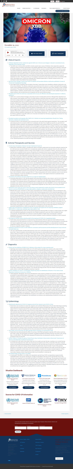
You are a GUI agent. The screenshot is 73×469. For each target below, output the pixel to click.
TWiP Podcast (38, 445)
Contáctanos (37, 451)
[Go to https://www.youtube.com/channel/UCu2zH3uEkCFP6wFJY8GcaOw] (6, 1)
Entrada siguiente (65, 413)
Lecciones (22, 448)
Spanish (63, 1)
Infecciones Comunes (39, 442)
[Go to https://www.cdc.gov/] (28, 401)
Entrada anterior (7, 413)
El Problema (22, 442)
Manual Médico (38, 439)
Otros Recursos (38, 448)
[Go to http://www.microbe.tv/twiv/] (60, 401)
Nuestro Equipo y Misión (25, 439)
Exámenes (22, 451)
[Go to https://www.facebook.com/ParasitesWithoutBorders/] (1, 1)
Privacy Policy (22, 466)
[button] (27, 8)
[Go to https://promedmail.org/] (44, 402)
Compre (36, 454)
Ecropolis (51, 466)
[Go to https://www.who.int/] (12, 401)
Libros (21, 445)
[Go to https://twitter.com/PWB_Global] (4, 1)
